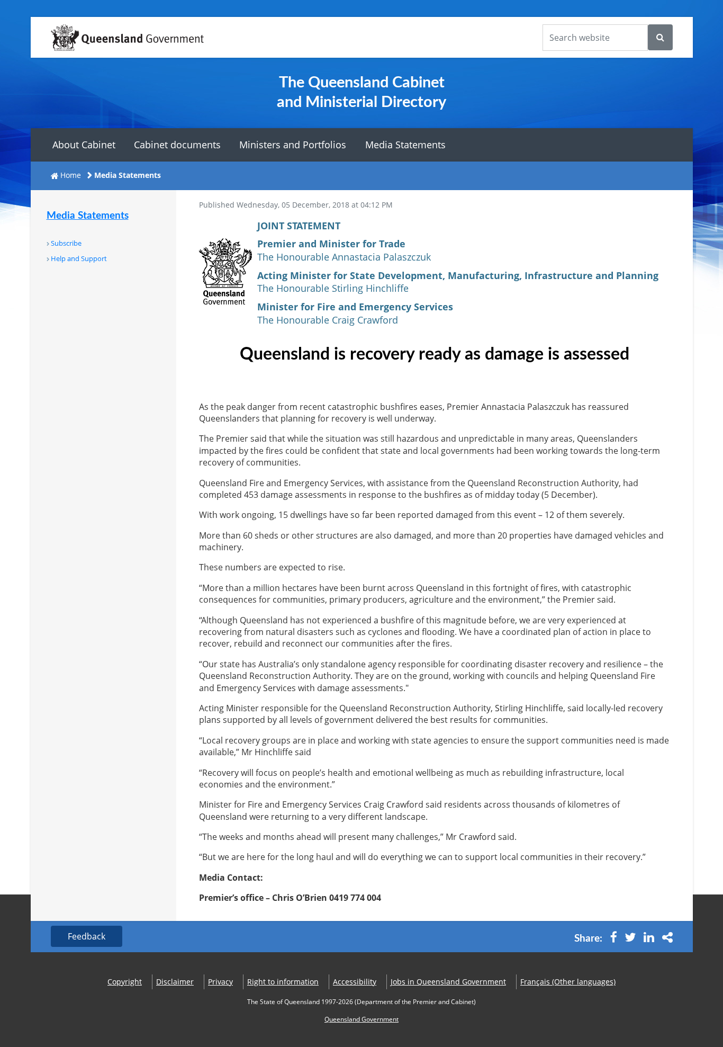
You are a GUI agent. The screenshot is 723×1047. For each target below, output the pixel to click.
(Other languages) (568, 982)
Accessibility (354, 982)
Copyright (124, 982)
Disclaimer (175, 982)
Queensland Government (361, 1019)
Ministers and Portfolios (292, 144)
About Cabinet (83, 144)
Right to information (283, 982)
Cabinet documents (177, 144)
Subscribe (66, 243)
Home (70, 175)
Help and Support (79, 258)
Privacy (220, 982)
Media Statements (405, 144)
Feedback (86, 936)
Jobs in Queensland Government (448, 982)
